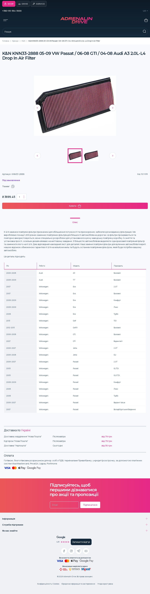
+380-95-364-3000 (12, 10)
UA (144, 10)
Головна (5, 41)
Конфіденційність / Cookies (48, 584)
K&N (23, 41)
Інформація (8, 518)
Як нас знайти (9, 530)
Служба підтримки (12, 524)
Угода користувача (105, 584)
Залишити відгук (81, 542)
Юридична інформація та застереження (78, 584)
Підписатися (90, 504)
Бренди (15, 41)
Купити (72, 205)
